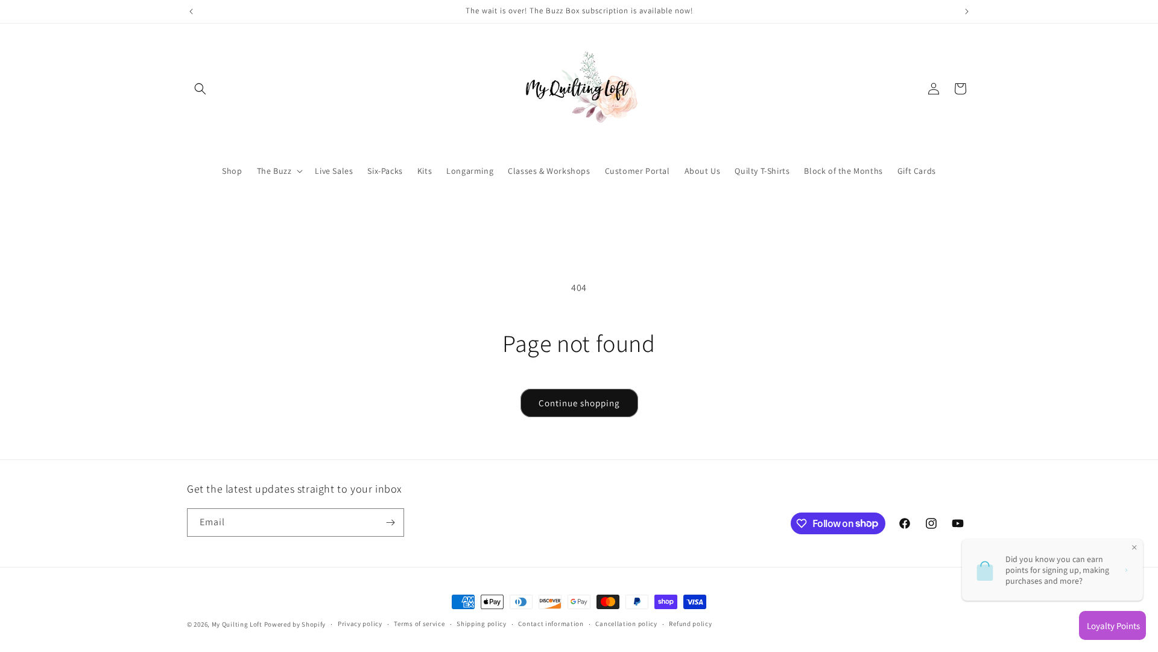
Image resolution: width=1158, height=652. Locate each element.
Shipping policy (482, 623)
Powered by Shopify (295, 624)
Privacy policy (360, 623)
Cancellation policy (626, 623)
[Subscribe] (390, 522)
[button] (200, 88)
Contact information (550, 623)
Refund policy (690, 623)
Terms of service (419, 623)
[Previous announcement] (191, 11)
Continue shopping (579, 403)
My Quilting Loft (238, 624)
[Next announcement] (967, 11)
